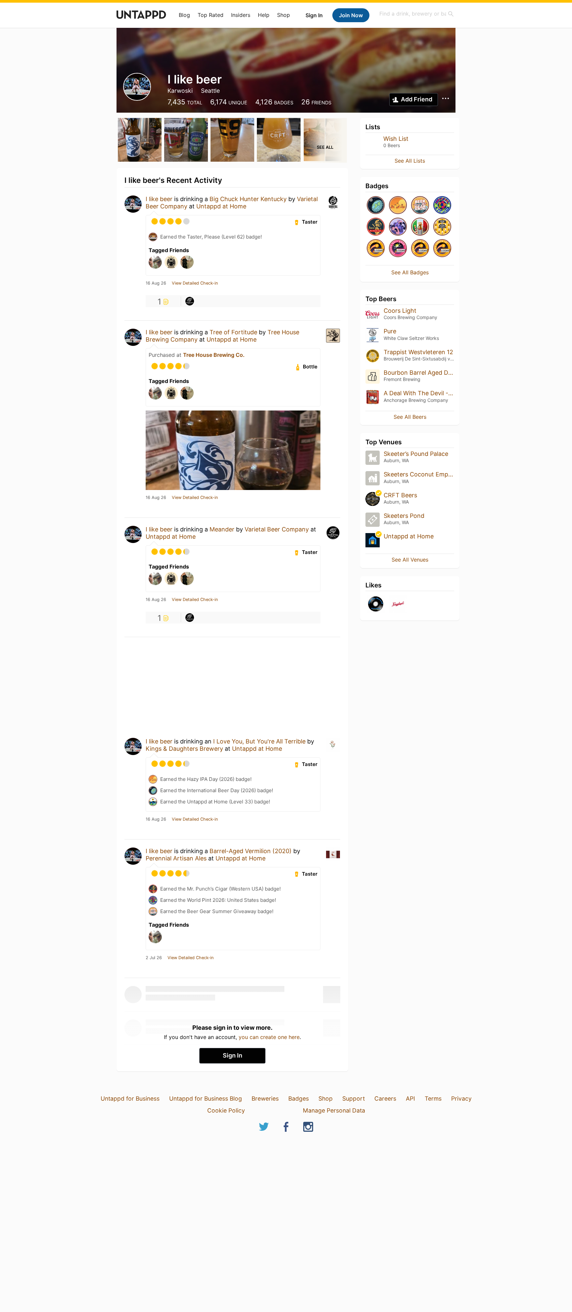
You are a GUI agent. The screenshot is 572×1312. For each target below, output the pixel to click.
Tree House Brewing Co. (214, 355)
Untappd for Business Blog (205, 1098)
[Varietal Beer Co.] (189, 301)
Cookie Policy (226, 1110)
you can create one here (269, 1037)
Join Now (351, 15)
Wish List (395, 138)
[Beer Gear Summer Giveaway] (420, 205)
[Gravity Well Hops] (398, 248)
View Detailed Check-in (195, 283)
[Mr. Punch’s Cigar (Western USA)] (375, 227)
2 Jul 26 (154, 958)
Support (353, 1098)
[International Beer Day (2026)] (375, 205)
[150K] (442, 227)
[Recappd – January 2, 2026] (420, 248)
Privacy (461, 1098)
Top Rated (210, 15)
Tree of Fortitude (233, 332)
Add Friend (416, 99)
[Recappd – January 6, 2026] (375, 248)
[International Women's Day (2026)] (398, 227)
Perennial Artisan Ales (176, 858)
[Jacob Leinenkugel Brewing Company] (398, 604)
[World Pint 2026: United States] (442, 205)
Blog (184, 15)
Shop (283, 15)
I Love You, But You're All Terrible (259, 741)
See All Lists (410, 160)
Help (263, 15)
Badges (298, 1098)
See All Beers (410, 416)
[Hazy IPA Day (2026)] (398, 205)
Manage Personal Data (334, 1110)
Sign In (314, 15)
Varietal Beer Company (277, 529)
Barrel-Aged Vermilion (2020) (251, 850)
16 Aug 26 (156, 283)
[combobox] (417, 14)
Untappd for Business (130, 1098)
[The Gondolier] (420, 227)
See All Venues (410, 559)
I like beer (159, 198)
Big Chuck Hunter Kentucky (248, 198)
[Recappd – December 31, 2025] (442, 248)
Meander (222, 529)
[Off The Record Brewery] (375, 604)
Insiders (240, 15)
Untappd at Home (221, 206)
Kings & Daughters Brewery (184, 748)
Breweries (265, 1098)
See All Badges (410, 272)
